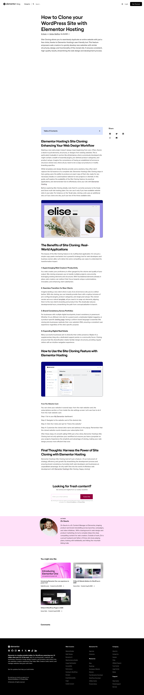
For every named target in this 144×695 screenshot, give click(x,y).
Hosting (51, 34)
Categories (27, 4)
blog (18, 4)
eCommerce (72, 155)
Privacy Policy (81, 502)
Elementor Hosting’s (62, 469)
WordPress (57, 34)
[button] (110, 133)
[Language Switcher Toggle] (122, 4)
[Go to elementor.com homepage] (9, 4)
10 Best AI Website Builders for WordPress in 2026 (86, 582)
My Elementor (59, 416)
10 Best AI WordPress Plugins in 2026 (52, 608)
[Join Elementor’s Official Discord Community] (19, 651)
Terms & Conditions (71, 502)
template (62, 299)
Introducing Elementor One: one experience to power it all (55, 582)
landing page (60, 320)
